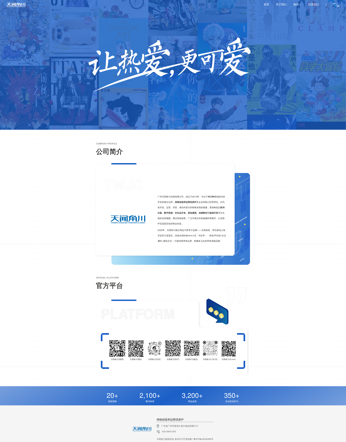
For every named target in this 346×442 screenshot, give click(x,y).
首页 (266, 4)
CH (334, 3)
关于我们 (281, 4)
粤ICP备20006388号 (203, 439)
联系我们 (313, 4)
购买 (296, 4)
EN (338, 6)
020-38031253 (169, 431)
